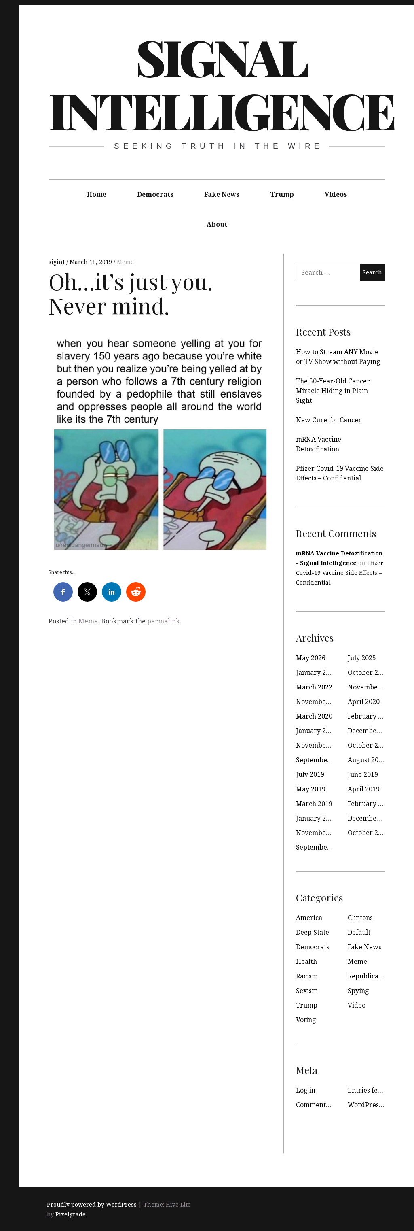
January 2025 (316, 672)
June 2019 (363, 774)
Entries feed (366, 1090)
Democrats (155, 194)
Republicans (366, 976)
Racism (307, 976)
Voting (306, 1019)
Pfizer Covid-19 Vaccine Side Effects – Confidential (339, 572)
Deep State (312, 932)
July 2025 (362, 657)
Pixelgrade (70, 1214)
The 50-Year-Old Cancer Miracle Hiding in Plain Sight (333, 390)
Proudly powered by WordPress (92, 1204)
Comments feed (320, 1104)
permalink (163, 621)
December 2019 (372, 730)
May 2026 (310, 657)
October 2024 (368, 672)
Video (356, 1005)
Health (306, 961)
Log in (305, 1090)
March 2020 (314, 716)
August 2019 (367, 759)
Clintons (360, 917)
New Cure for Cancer (328, 419)
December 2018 (372, 818)
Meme (125, 262)
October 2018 (368, 832)
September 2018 (321, 847)
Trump (282, 194)
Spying (358, 990)
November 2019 (320, 745)
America (309, 917)
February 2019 (370, 803)
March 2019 (314, 803)
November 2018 (320, 832)
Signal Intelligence (221, 83)
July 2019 (310, 774)
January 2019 (316, 818)
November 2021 (372, 686)
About (217, 224)
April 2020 (364, 701)
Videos (336, 194)
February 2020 (370, 716)
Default (359, 932)
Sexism (307, 990)
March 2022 (314, 686)
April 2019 (364, 789)
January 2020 (316, 730)
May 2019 (310, 789)
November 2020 (320, 701)
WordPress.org (371, 1104)
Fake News (221, 194)
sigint (57, 262)
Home (96, 194)
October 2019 (368, 745)
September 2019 (321, 759)
